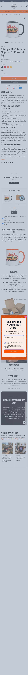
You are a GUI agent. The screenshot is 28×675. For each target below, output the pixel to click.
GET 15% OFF (14, 351)
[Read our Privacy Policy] (23, 345)
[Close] (25, 316)
